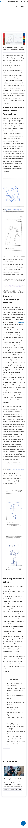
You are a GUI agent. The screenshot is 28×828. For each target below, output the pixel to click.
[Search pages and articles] (16, 6)
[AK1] (4, 324)
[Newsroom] (11, 6)
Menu (22, 6)
